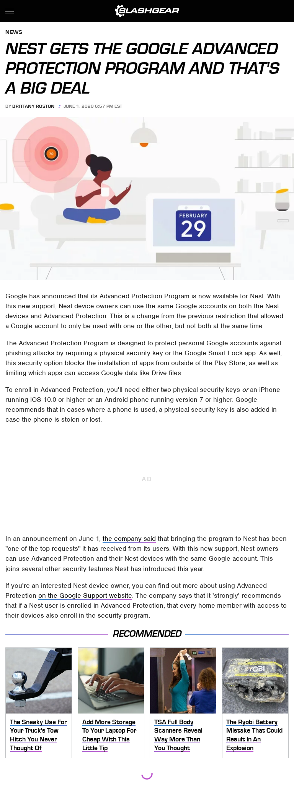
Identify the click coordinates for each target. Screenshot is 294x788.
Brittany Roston (33, 106)
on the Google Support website (85, 595)
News (13, 32)
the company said (129, 538)
